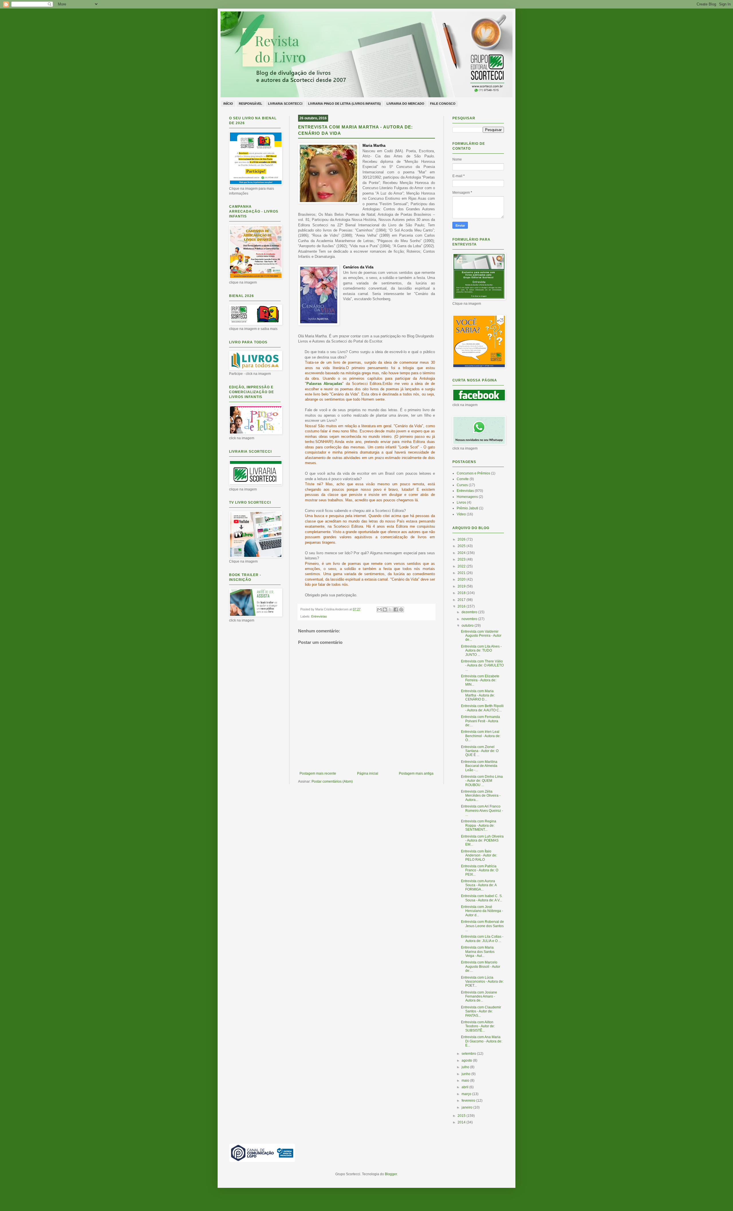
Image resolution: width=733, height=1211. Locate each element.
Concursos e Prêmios (473, 473)
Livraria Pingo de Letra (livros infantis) (344, 103)
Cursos (462, 485)
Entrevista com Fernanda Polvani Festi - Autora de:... (480, 721)
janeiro (467, 1107)
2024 (462, 553)
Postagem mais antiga (416, 773)
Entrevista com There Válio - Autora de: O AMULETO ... (482, 665)
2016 (462, 606)
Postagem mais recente (317, 773)
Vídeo (461, 514)
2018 (462, 593)
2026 (462, 539)
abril (465, 1087)
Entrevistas (319, 616)
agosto (467, 1060)
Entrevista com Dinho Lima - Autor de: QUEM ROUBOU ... (482, 781)
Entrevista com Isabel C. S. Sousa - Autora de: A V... (482, 898)
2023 (462, 559)
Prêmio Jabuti (467, 508)
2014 (462, 1122)
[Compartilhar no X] (390, 609)
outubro (468, 626)
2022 (462, 566)
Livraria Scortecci (285, 103)
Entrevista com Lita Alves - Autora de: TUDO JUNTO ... (481, 650)
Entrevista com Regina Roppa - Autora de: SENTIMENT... (478, 825)
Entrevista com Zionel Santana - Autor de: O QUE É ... (479, 751)
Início (228, 103)
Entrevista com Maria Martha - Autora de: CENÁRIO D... (478, 695)
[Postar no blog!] (385, 609)
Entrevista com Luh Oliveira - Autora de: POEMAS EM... (482, 840)
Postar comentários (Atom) (332, 781)
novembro (470, 619)
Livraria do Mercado (405, 103)
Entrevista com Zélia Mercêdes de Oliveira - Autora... (481, 795)
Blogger (391, 1174)
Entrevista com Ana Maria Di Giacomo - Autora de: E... (481, 1041)
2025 (462, 546)
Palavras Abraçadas (324, 383)
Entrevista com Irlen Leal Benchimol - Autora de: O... (481, 736)
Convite (463, 479)
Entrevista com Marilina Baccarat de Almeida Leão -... (479, 766)
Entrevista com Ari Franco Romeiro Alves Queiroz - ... (482, 810)
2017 (462, 600)
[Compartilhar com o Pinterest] (401, 609)
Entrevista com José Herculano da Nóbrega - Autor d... (482, 911)
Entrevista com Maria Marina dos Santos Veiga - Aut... (477, 951)
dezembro (470, 612)
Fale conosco (443, 103)
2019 (462, 586)
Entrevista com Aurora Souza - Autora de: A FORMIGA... (478, 885)
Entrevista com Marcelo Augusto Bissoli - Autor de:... (480, 966)
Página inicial (367, 773)
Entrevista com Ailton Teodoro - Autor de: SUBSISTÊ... (478, 1026)
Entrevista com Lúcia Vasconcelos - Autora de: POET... (482, 981)
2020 (462, 579)
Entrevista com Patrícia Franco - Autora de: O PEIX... (479, 870)
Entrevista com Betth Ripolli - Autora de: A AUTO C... (482, 708)
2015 (462, 1116)
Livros (461, 502)
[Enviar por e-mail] (379, 609)
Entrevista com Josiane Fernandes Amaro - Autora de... (479, 996)
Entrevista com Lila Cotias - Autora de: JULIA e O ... (482, 939)
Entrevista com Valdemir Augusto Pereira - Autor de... (481, 636)
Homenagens (467, 497)
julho (466, 1067)
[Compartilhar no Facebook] (396, 609)
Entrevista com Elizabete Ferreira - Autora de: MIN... (480, 680)
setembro (469, 1054)
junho (466, 1074)
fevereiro (469, 1101)
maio (466, 1081)
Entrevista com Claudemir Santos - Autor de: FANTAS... (481, 1011)
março (467, 1094)
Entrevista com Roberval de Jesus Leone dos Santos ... (482, 926)
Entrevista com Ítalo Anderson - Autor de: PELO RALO (479, 855)
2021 (462, 573)
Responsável (250, 103)
